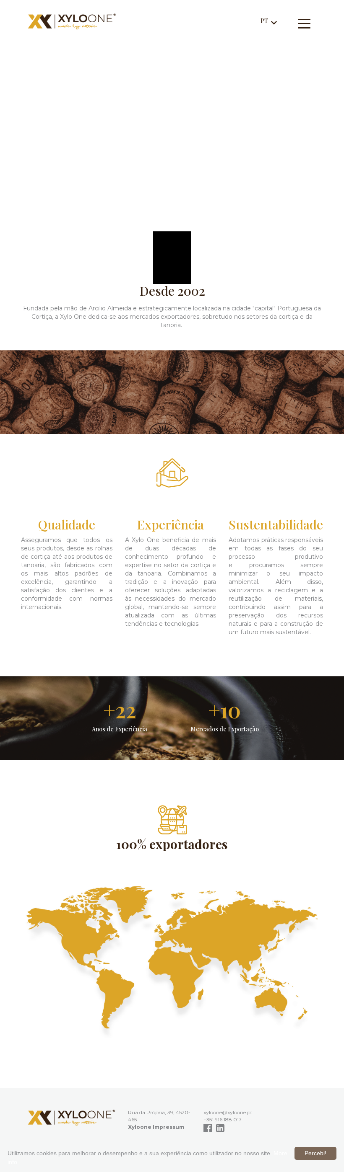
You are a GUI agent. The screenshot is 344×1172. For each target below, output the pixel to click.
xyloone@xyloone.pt (228, 1112)
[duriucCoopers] (71, 1117)
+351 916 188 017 (222, 1119)
